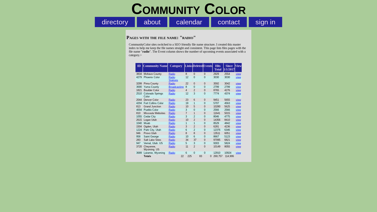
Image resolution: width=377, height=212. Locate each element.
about (152, 22)
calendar (189, 22)
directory (115, 22)
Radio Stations (173, 79)
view (238, 73)
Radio (172, 73)
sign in (265, 22)
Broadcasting (176, 86)
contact (229, 22)
